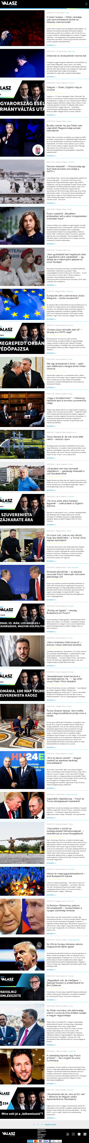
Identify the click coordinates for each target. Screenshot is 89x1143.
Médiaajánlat (41, 1134)
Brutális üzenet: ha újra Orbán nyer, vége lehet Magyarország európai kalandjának (65, 128)
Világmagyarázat (72, 567)
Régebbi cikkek (50, 1124)
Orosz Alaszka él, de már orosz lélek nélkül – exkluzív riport (65, 438)
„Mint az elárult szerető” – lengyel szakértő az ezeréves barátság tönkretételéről (64, 760)
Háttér (69, 121)
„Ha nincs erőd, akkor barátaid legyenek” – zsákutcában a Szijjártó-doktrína (65, 503)
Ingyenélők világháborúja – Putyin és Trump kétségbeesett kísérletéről (65, 800)
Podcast (71, 83)
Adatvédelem (41, 1131)
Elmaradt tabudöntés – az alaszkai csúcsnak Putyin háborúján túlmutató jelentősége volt (66, 574)
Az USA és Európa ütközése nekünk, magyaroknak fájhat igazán (65, 945)
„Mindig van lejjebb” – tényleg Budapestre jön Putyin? (62, 611)
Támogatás (41, 1136)
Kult (69, 250)
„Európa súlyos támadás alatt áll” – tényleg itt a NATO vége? (64, 330)
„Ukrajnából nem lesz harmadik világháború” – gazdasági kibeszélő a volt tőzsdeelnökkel (65, 471)
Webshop (40, 1139)
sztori (67, 13)
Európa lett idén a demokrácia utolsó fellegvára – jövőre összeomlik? (65, 296)
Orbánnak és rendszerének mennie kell (66, 56)
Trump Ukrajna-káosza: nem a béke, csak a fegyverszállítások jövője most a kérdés (66, 713)
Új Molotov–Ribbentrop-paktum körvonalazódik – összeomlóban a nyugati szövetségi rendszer (64, 908)
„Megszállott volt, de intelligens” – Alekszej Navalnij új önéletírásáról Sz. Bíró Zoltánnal (65, 983)
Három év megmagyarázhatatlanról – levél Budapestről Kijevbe (66, 874)
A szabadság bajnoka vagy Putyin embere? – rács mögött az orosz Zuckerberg (64, 1058)
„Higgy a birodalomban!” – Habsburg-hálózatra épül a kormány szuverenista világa (66, 400)
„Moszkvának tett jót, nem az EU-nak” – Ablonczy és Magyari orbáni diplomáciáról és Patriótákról (66, 1096)
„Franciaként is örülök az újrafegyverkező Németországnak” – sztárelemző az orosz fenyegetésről (65, 831)
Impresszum (41, 1129)
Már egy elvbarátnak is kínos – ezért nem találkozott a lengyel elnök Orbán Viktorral (66, 366)
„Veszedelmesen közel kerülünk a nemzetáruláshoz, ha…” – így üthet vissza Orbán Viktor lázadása (64, 679)
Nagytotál (72, 1051)
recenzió (71, 162)
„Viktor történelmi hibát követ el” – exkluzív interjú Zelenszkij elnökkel (64, 643)
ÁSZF (39, 1133)
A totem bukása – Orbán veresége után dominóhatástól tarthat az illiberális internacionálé (64, 19)
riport (74, 432)
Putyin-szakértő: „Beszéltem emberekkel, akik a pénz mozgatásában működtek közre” (67, 216)
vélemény (71, 51)
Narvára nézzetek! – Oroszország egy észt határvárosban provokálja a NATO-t (66, 169)
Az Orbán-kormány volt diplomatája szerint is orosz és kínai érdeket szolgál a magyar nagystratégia (66, 1013)
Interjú (69, 209)
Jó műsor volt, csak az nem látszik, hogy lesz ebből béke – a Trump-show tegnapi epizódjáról (66, 538)
